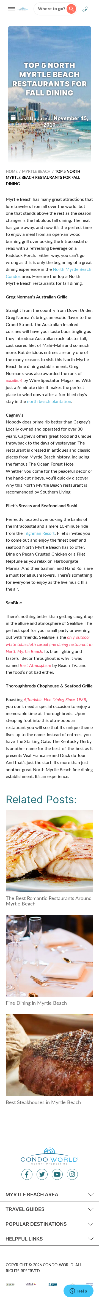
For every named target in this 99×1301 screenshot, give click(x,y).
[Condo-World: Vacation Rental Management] (23, 9)
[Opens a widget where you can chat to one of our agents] (78, 1291)
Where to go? (51, 8)
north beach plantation (49, 401)
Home (12, 172)
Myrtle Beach (36, 172)
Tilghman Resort (39, 533)
